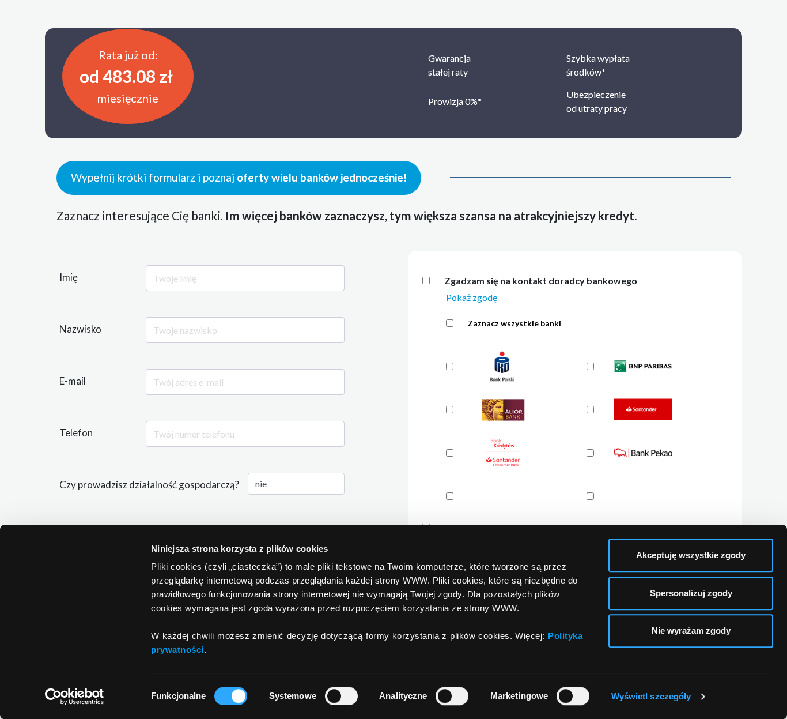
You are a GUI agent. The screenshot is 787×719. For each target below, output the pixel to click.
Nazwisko (80, 329)
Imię (68, 277)
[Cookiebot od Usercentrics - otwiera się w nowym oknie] (74, 696)
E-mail (72, 381)
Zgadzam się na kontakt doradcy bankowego (540, 280)
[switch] (341, 696)
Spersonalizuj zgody (691, 593)
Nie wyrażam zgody (691, 630)
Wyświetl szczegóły (651, 696)
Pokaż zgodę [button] (471, 297)
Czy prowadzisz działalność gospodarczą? (149, 485)
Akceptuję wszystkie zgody (691, 555)
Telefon (76, 433)
